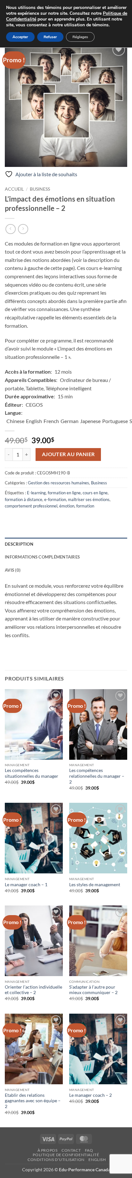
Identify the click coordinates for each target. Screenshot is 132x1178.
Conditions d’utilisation (56, 1159)
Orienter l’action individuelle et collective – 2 (33, 989)
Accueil (14, 189)
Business (40, 189)
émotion (66, 505)
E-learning (36, 492)
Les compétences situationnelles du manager (31, 773)
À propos (47, 1150)
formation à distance (23, 499)
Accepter (20, 36)
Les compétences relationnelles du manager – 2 (96, 776)
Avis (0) (13, 570)
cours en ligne (95, 492)
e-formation (55, 499)
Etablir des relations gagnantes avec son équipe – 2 (33, 1101)
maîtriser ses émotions (89, 499)
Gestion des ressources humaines (58, 482)
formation (85, 505)
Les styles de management (94, 884)
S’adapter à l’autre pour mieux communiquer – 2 (93, 989)
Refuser (50, 36)
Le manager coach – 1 (26, 884)
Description (19, 544)
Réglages (80, 36)
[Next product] (10, 229)
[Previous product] (23, 229)
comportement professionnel (31, 505)
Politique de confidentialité (66, 1154)
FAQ (89, 1150)
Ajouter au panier (68, 454)
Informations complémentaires (42, 556)
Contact (71, 1150)
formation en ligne (64, 492)
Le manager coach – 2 (90, 1095)
